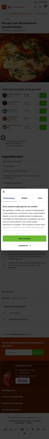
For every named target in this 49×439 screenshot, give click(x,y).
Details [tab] (24, 198)
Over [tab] (40, 198)
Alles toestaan (24, 238)
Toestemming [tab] (8, 198)
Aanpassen (23, 246)
